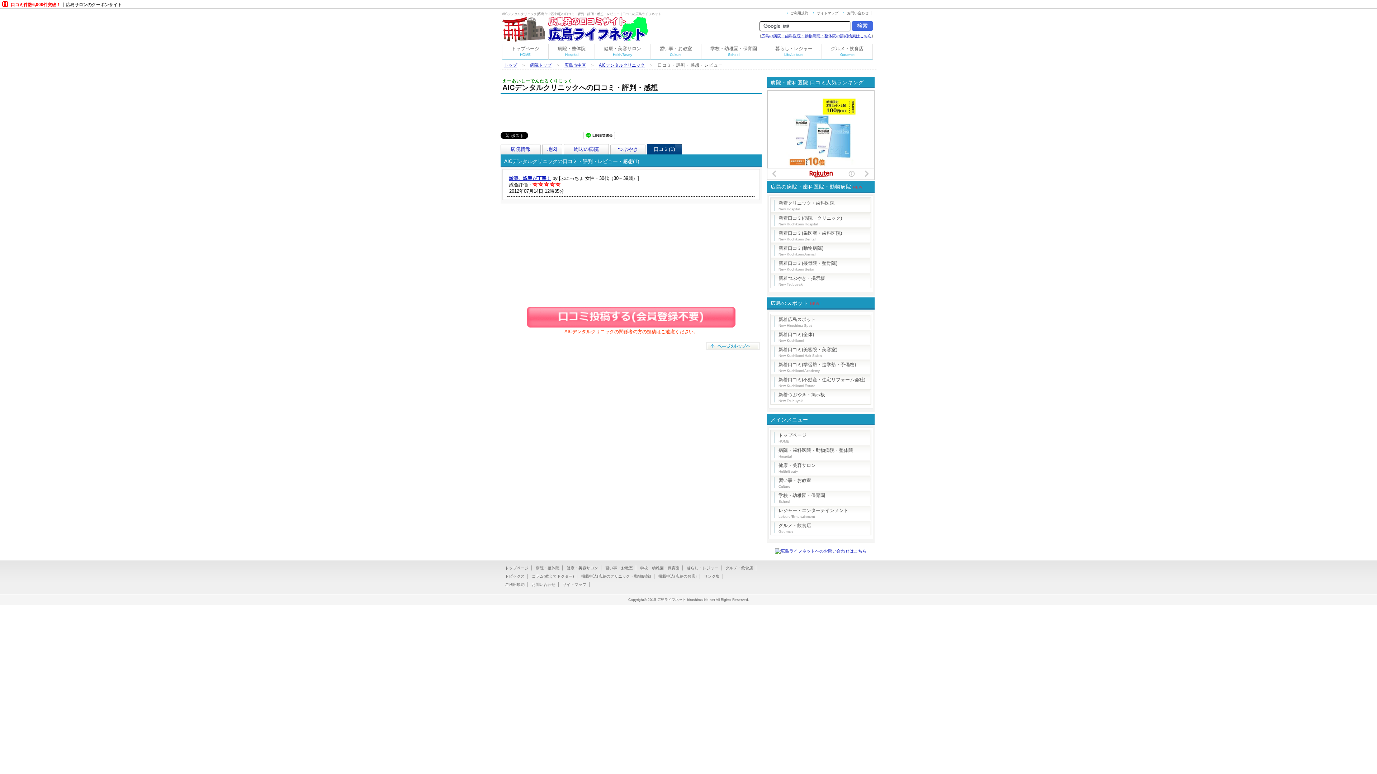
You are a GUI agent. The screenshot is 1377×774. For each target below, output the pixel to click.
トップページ (525, 51)
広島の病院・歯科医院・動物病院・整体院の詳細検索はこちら (816, 36)
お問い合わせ (858, 13)
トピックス (515, 576)
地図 (552, 149)
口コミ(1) (664, 149)
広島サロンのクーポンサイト (94, 4)
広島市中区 (575, 65)
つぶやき (628, 149)
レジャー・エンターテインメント (813, 513)
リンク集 (712, 576)
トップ (510, 65)
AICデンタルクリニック (622, 65)
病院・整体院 (572, 51)
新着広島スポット (797, 322)
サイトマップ (827, 13)
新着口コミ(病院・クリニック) (810, 220)
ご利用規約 (799, 13)
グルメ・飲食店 (847, 51)
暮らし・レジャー (794, 51)
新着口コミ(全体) (796, 337)
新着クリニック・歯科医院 (806, 205)
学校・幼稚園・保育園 (733, 51)
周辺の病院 (586, 149)
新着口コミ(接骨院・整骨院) (808, 266)
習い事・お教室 (675, 51)
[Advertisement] (631, 113)
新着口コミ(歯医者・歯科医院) (810, 235)
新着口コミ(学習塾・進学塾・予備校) (817, 367)
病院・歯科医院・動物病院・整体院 (816, 453)
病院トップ (541, 65)
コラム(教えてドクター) (553, 576)
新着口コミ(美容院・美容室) (808, 352)
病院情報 (521, 149)
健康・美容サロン (622, 51)
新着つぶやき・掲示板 (802, 281)
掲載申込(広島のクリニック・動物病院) (616, 576)
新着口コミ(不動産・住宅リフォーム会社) (822, 382)
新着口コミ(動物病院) (801, 250)
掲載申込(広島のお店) (677, 576)
